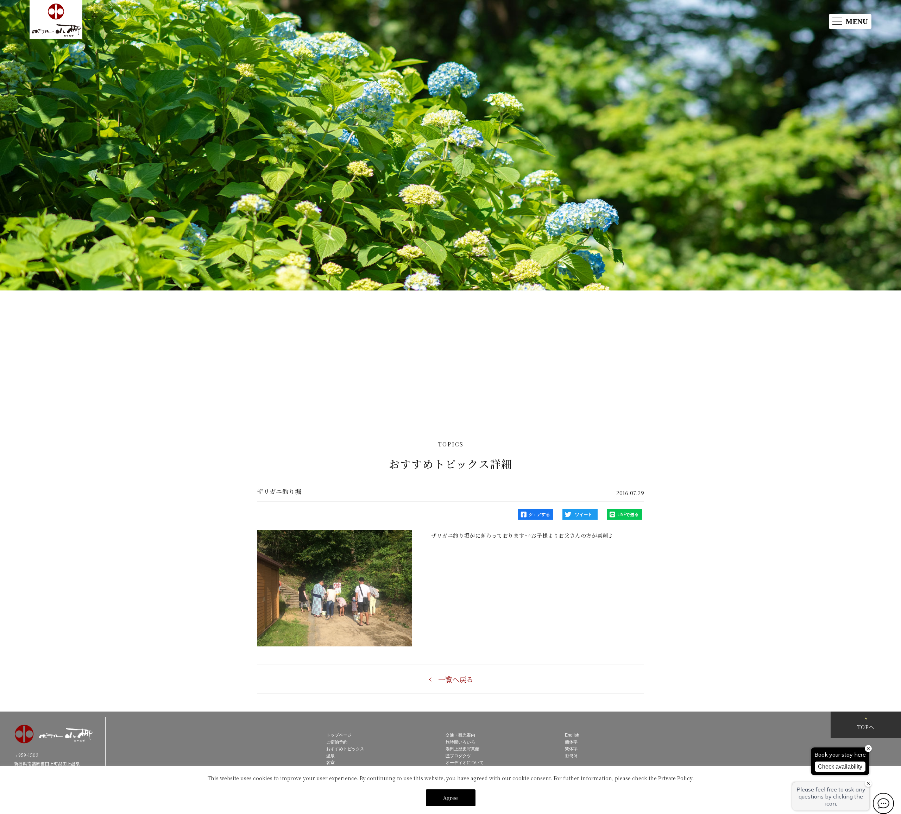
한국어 (571, 755)
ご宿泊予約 (336, 742)
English (572, 735)
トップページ (339, 735)
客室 (330, 762)
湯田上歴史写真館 (462, 748)
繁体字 (571, 748)
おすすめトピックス (345, 748)
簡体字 (571, 742)
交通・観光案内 (460, 735)
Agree (450, 797)
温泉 (330, 755)
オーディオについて (465, 762)
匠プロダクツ (458, 755)
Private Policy (675, 778)
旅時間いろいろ (460, 742)
